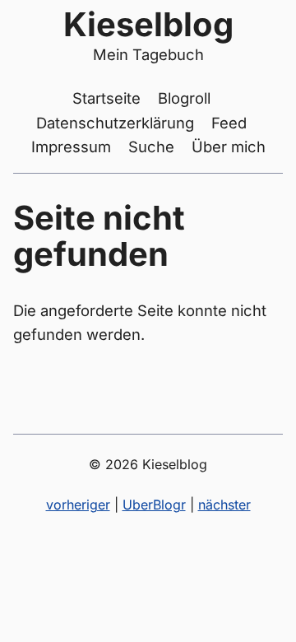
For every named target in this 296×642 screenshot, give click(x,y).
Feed (229, 123)
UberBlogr (154, 504)
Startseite (106, 98)
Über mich (229, 146)
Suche (151, 146)
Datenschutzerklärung (115, 123)
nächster (224, 504)
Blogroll (184, 98)
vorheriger (78, 504)
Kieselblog (148, 24)
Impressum (71, 146)
